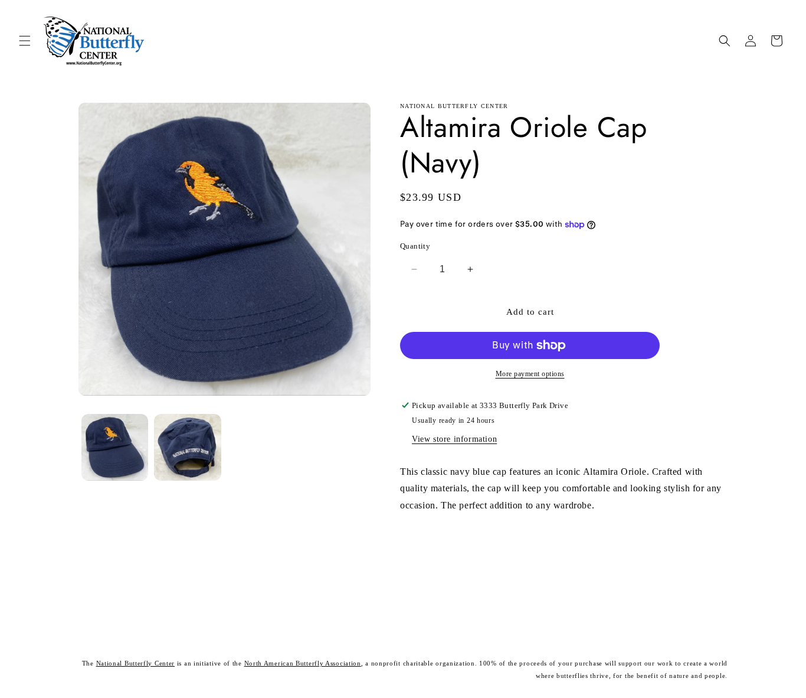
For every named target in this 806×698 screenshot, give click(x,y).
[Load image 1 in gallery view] (114, 447)
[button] (25, 41)
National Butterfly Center (135, 663)
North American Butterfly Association (302, 663)
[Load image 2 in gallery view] (187, 447)
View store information (454, 439)
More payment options (530, 374)
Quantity (415, 246)
